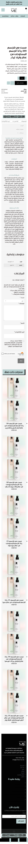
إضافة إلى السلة (20, 83)
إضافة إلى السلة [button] (8, 726)
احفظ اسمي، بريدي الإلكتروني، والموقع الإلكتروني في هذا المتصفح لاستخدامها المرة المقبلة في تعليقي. (13, 343)
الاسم (22, 323)
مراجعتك (21, 303)
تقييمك (22, 298)
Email (24, 813)
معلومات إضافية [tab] (19, 129)
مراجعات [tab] (20, 133)
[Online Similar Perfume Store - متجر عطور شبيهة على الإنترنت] (14, 10)
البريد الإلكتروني (19, 332)
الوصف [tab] (21, 125)
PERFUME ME (4, 89)
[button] (26, 10)
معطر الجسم (4, 93)
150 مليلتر (12, 265)
